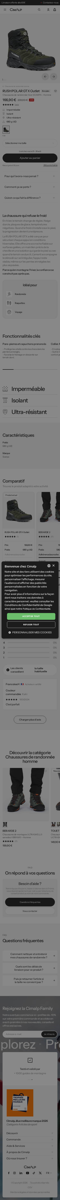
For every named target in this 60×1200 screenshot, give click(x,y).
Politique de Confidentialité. (37, 609)
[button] (30, 632)
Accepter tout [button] (31, 616)
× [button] (53, 565)
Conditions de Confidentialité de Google (28, 605)
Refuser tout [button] (31, 624)
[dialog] (29, 599)
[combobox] (49, 565)
